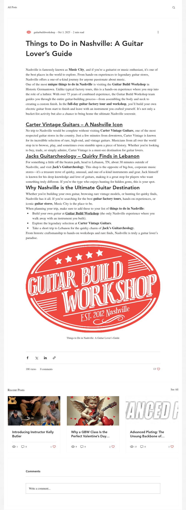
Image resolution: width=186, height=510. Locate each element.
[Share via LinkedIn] (45, 358)
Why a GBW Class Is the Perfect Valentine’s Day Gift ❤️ (89, 434)
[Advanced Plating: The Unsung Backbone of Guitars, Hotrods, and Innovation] (152, 411)
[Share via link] (54, 358)
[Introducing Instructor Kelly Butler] (34, 411)
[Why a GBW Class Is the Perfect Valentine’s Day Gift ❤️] (93, 411)
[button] (173, 7)
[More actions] (158, 32)
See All (174, 389)
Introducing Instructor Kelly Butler (33, 434)
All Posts (12, 7)
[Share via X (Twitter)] (36, 358)
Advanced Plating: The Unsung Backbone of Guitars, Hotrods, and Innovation (147, 434)
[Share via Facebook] (27, 358)
